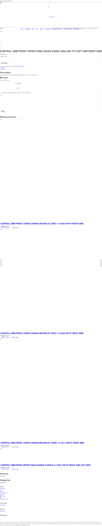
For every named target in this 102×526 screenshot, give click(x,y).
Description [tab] (2, 67)
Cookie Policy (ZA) (68, 29)
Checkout (42, 29)
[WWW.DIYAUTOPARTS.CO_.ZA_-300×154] (51, 21)
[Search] (81, 29)
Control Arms (6, 66)
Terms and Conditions (57, 29)
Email (18, 88)
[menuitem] (81, 29)
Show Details (16, 227)
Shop (33, 29)
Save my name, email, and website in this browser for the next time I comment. (16, 92)
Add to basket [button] (6, 227)
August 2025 (2, 476)
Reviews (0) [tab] (2, 69)
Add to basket (4, 63)
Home (22, 29)
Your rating (19, 83)
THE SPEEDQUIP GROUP (18, 66)
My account (48, 29)
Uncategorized (3, 482)
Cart (37, 29)
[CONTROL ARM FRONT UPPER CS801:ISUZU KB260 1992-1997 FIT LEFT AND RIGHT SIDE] (101, 263)
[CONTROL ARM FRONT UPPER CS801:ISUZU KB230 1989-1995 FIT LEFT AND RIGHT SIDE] (1, 263)
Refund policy (76, 29)
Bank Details (27, 29)
